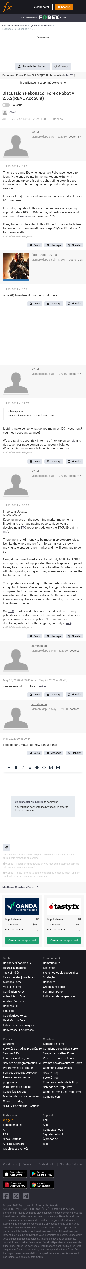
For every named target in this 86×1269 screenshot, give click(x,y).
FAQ (45, 1120)
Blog (46, 1143)
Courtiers (8, 1043)
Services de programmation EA (22, 1063)
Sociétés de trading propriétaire (22, 1048)
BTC (23, 527)
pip (73, 440)
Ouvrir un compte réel (22, 940)
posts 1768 (76, 259)
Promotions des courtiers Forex (62, 1063)
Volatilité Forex (12, 986)
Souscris (17, 105)
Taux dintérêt (11, 972)
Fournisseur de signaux (17, 1058)
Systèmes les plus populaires (60, 972)
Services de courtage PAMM (20, 1072)
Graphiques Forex (54, 986)
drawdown (24, 216)
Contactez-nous (53, 1129)
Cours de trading (13, 1101)
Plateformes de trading (17, 1086)
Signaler (76, 245)
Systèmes (49, 967)
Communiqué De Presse (57, 1067)
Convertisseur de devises (18, 1029)
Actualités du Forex (15, 996)
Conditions (10, 1164)
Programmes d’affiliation (18, 1067)
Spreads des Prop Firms (57, 1087)
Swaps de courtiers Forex (58, 1053)
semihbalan (39, 646)
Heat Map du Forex (15, 1020)
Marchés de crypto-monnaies (21, 1096)
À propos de (50, 1139)
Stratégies (49, 977)
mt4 (5, 531)
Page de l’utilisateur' (34, 66)
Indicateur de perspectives (59, 996)
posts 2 (74, 650)
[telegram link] (26, 1196)
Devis (36, 245)
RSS (5, 1134)
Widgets (8, 1120)
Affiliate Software (13, 1143)
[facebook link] (6, 1196)
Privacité (27, 1164)
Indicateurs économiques (18, 1025)
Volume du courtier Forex (58, 1058)
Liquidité (8, 1010)
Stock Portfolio (12, 1139)
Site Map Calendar (71, 1164)
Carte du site (46, 1164)
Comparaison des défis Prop (60, 1082)
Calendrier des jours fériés (19, 977)
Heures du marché (14, 967)
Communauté (51, 963)
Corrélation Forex (13, 991)
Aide (45, 1124)
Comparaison (51, 1096)
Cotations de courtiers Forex (60, 1048)
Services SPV (11, 1053)
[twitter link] (16, 1196)
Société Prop (51, 1077)
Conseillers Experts (14, 1091)
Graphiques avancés (15, 1148)
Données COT (11, 1006)
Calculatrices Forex (15, 1015)
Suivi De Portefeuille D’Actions (21, 1106)
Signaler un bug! (53, 1134)
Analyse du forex (13, 1001)
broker (42, 686)
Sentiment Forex (53, 991)
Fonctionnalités (12, 1124)
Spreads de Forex (53, 1043)
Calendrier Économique (17, 963)
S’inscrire (64, 7)
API (5, 1129)
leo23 (70, 75)
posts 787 (75, 136)
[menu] (82, 7)
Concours (49, 982)
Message (63, 66)
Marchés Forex (12, 982)
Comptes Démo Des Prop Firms (62, 1091)
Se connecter (41, 7)
